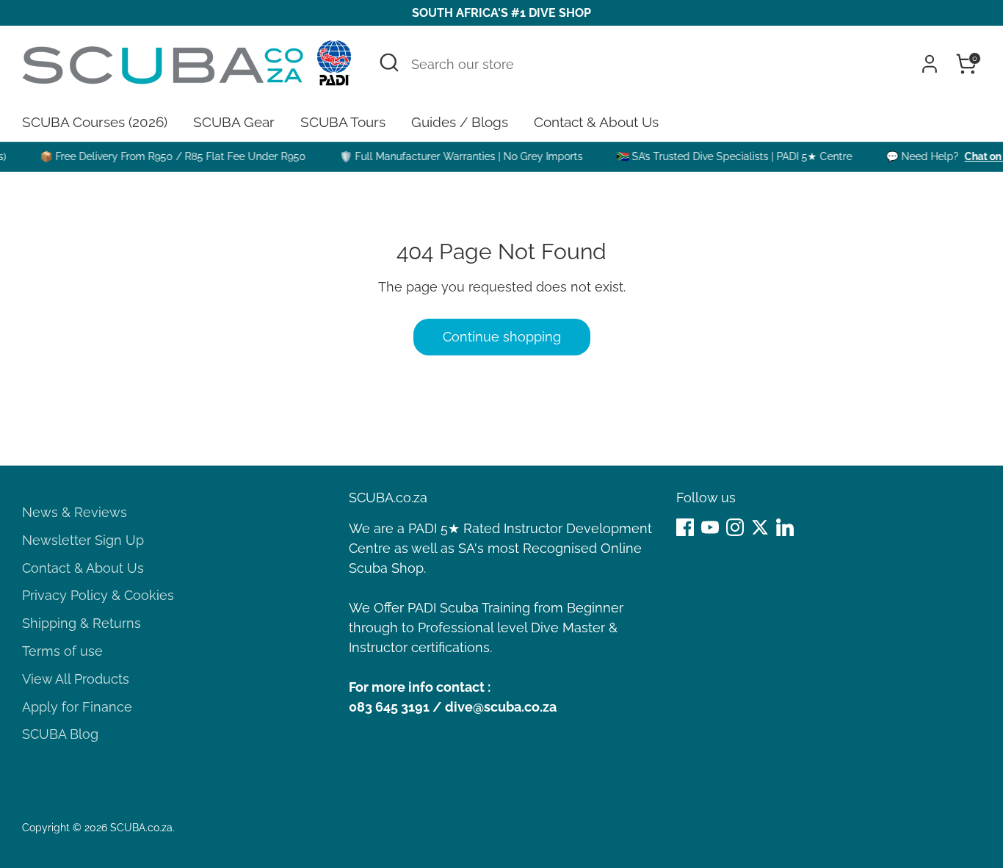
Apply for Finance (77, 707)
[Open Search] (389, 62)
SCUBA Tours (342, 122)
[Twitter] (760, 527)
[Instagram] (735, 527)
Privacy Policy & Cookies (98, 595)
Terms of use (62, 651)
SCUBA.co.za (141, 827)
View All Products (75, 679)
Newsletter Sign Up (83, 540)
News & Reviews (74, 512)
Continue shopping (502, 336)
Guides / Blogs (459, 122)
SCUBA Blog (60, 734)
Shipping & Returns (81, 623)
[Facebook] (685, 527)
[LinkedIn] (785, 527)
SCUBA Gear (234, 122)
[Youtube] (710, 527)
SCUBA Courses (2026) (94, 122)
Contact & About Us (596, 122)
